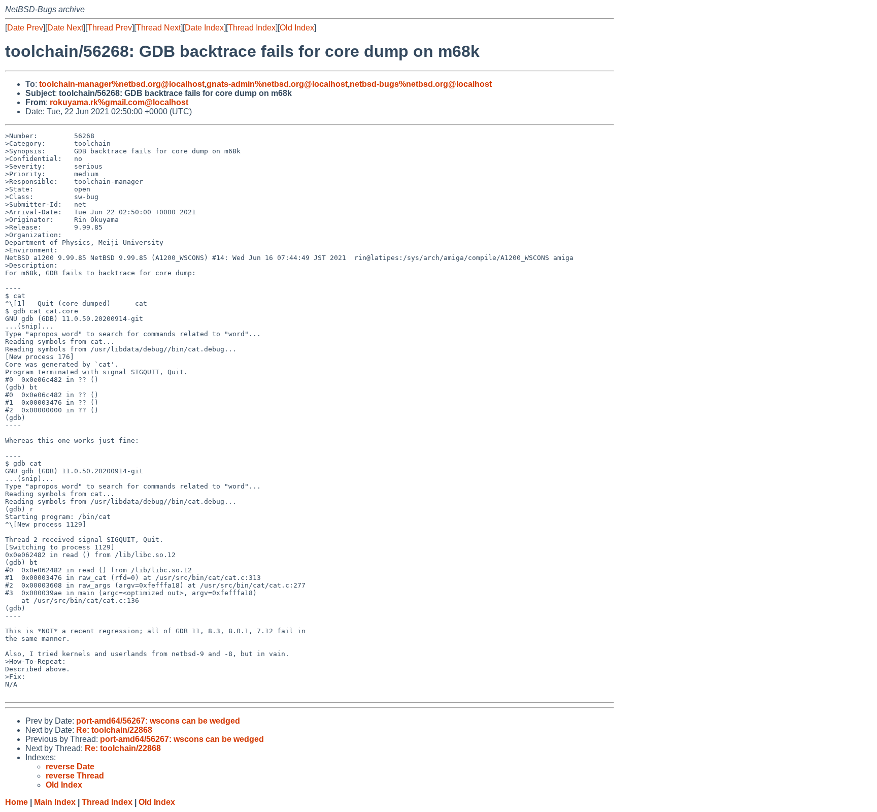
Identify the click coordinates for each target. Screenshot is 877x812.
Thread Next (158, 27)
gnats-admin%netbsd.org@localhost (277, 84)
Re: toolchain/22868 (114, 730)
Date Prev (25, 27)
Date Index (204, 27)
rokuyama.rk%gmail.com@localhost (119, 102)
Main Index (55, 802)
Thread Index (252, 27)
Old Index (297, 27)
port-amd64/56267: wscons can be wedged (158, 721)
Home (16, 802)
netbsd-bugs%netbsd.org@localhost (421, 84)
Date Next (65, 27)
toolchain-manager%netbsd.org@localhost (122, 84)
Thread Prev (109, 27)
